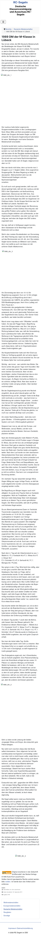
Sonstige (7, 915)
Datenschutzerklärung (25, 928)
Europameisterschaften (12, 905)
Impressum (12, 928)
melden (7, 881)
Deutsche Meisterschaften (13, 909)
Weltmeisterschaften (11, 902)
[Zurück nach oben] (37, 936)
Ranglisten (7, 912)
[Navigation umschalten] (3, 22)
